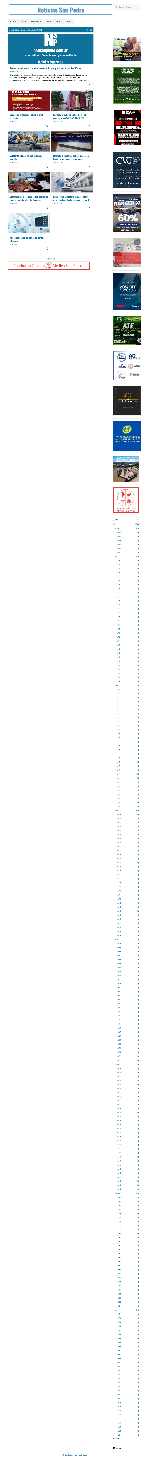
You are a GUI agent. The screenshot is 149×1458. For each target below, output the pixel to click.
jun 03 (118, 798)
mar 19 (119, 1116)
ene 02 (119, 1431)
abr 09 (119, 1028)
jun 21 (118, 725)
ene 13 (118, 1386)
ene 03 (119, 1427)
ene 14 (118, 1382)
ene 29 (119, 1322)
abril (116, 939)
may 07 (119, 911)
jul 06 (118, 661)
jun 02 (118, 802)
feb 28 (119, 1197)
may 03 (119, 927)
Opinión (58, 21)
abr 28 (119, 951)
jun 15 (118, 750)
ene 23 (119, 1346)
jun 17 (118, 741)
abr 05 (119, 1044)
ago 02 (119, 548)
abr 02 (119, 1056)
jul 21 (118, 600)
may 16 (119, 874)
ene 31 (118, 1314)
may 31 (119, 814)
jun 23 (118, 717)
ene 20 (119, 1358)
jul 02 (118, 677)
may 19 (119, 862)
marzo (117, 1064)
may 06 (119, 915)
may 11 (119, 895)
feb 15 (119, 1249)
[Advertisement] (102, 67)
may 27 (119, 830)
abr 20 (119, 983)
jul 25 (118, 584)
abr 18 (118, 991)
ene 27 (119, 1330)
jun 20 (118, 729)
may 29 (119, 822)
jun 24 (118, 713)
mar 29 (119, 1076)
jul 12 (118, 637)
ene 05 (119, 1419)
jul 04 (118, 669)
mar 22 (119, 1104)
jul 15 (118, 625)
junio (116, 685)
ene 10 (118, 1398)
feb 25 (119, 1209)
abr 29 (119, 947)
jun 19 (118, 733)
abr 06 (119, 1040)
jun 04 (118, 794)
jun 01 (118, 806)
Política (23, 21)
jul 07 (118, 657)
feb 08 (119, 1278)
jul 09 (118, 649)
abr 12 (118, 1016)
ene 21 (118, 1354)
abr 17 (118, 995)
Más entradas (50, 259)
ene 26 (119, 1334)
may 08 (119, 907)
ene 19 (118, 1362)
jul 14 (118, 629)
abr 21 (118, 979)
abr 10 (118, 1024)
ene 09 (119, 1402)
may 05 (119, 919)
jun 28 (118, 697)
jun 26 (118, 705)
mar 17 (119, 1124)
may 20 (119, 858)
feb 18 (119, 1237)
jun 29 (118, 693)
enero (116, 1310)
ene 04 (119, 1423)
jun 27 (118, 701)
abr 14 (118, 1007)
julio (116, 556)
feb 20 (119, 1229)
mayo (116, 810)
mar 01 (119, 1189)
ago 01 (119, 552)
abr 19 (118, 987)
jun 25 (118, 709)
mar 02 (119, 1185)
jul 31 (118, 560)
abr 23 (119, 971)
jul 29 (118, 568)
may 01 (119, 935)
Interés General (36, 21)
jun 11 (118, 766)
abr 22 (119, 975)
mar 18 (119, 1120)
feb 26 (119, 1205)
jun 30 (118, 689)
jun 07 (118, 782)
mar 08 (119, 1161)
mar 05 (119, 1173)
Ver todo (89, 30)
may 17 (119, 870)
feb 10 (119, 1269)
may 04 (119, 923)
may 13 (119, 887)
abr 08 (119, 1032)
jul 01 (118, 681)
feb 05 (119, 1290)
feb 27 (119, 1201)
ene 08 (119, 1406)
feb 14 (119, 1253)
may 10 (119, 899)
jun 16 (118, 746)
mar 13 (119, 1140)
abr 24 (119, 967)
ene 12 (118, 1390)
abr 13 (118, 1012)
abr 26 (119, 959)
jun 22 (118, 721)
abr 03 (119, 1052)
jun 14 (118, 754)
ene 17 (118, 1370)
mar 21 (119, 1108)
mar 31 (119, 1068)
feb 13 (119, 1257)
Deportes (49, 21)
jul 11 (118, 641)
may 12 (119, 891)
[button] (90, 84)
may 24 (119, 842)
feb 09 (119, 1273)
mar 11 (119, 1149)
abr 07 (119, 1036)
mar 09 (119, 1157)
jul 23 (118, 592)
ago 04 (119, 540)
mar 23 (119, 1100)
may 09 (119, 903)
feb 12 (119, 1261)
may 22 (119, 850)
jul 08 (118, 653)
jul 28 (118, 572)
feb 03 (119, 1298)
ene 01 (118, 1435)
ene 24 (119, 1342)
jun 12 (118, 762)
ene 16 (118, 1374)
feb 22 (119, 1221)
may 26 (119, 834)
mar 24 (119, 1096)
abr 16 (118, 999)
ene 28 (119, 1326)
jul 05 (118, 665)
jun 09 (118, 774)
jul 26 (118, 580)
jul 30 (118, 564)
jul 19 (118, 608)
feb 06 (119, 1286)
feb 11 (118, 1265)
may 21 (119, 854)
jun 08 (118, 778)
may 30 (119, 818)
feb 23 (119, 1217)
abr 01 (118, 1060)
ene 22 (119, 1350)
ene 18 (118, 1366)
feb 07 (119, 1282)
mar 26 (119, 1088)
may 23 (119, 846)
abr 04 (119, 1048)
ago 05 (119, 536)
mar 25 (119, 1092)
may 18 (119, 866)
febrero (117, 1193)
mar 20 (119, 1112)
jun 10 (118, 770)
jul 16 (118, 621)
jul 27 (118, 576)
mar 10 (119, 1153)
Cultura (68, 21)
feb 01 (119, 1306)
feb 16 (119, 1245)
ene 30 (119, 1318)
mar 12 (119, 1145)
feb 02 (119, 1302)
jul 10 (118, 645)
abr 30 (119, 943)
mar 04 (119, 1177)
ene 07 (119, 1411)
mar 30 (119, 1072)
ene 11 (118, 1394)
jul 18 (118, 613)
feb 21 (119, 1225)
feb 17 (119, 1241)
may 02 (119, 931)
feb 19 (119, 1233)
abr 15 (118, 1003)
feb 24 (119, 1213)
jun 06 (118, 786)
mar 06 (119, 1169)
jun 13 (118, 758)
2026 (114, 524)
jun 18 (118, 737)
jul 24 (118, 588)
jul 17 (118, 617)
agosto (117, 528)
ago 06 (119, 532)
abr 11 (118, 1020)
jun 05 (118, 790)
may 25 (119, 838)
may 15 (119, 879)
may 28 (119, 826)
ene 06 (119, 1415)
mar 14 (119, 1136)
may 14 (119, 883)
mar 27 (119, 1084)
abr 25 (119, 963)
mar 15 (119, 1132)
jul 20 (118, 604)
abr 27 (119, 955)
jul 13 (118, 633)
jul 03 (118, 673)
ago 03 (119, 544)
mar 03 (119, 1181)
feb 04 (119, 1294)
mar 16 (119, 1128)
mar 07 (119, 1165)
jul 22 (118, 596)
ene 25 (119, 1338)
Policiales (12, 21)
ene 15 (118, 1378)
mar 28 (119, 1080)
